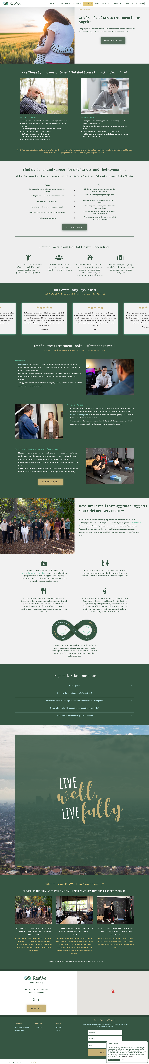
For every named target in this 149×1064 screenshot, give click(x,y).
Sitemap (24, 1062)
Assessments (88, 3)
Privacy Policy (32, 1062)
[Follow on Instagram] (33, 999)
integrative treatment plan (33, 573)
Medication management (79, 415)
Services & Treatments (101, 3)
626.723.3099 (140, 3)
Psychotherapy (23, 364)
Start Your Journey (113, 40)
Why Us (52, 3)
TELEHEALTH (129, 3)
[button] (113, 991)
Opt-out (124, 1060)
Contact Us (117, 3)
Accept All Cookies (114, 1060)
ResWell (81, 9)
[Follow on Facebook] (38, 999)
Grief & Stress (87, 9)
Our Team (76, 3)
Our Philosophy (64, 3)
